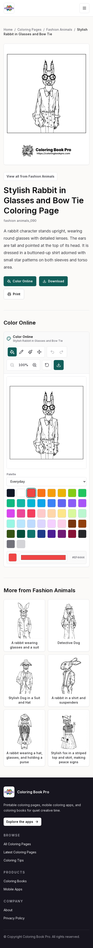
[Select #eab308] (62, 493)
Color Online (23, 281)
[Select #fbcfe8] (62, 524)
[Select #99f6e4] (11, 524)
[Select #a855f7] (82, 503)
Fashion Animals (59, 29)
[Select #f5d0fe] (51, 524)
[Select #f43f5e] (31, 513)
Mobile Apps (13, 889)
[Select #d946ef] (11, 513)
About (8, 910)
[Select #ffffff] (21, 493)
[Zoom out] (12, 365)
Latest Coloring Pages (20, 852)
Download (56, 281)
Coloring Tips (14, 860)
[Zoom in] (34, 365)
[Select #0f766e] (31, 534)
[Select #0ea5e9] (41, 503)
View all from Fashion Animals (30, 176)
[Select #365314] (11, 534)
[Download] (59, 365)
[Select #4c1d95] (51, 534)
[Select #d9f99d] (72, 513)
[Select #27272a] (82, 534)
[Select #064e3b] (21, 534)
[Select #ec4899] (21, 513)
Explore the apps (19, 822)
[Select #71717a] (11, 544)
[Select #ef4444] (31, 493)
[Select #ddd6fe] (41, 524)
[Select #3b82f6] (51, 503)
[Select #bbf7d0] (82, 513)
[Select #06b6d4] (31, 503)
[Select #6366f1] (62, 503)
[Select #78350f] (72, 524)
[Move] (39, 351)
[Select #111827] (11, 493)
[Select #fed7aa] (51, 513)
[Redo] (61, 351)
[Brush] (30, 351)
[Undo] (52, 351)
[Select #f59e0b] (51, 493)
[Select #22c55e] (82, 493)
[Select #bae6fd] (21, 524)
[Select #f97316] (41, 493)
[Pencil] (21, 351)
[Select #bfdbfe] (31, 524)
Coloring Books (15, 881)
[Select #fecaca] (41, 513)
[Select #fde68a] (62, 513)
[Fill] (12, 351)
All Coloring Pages (17, 844)
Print (16, 294)
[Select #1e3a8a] (41, 534)
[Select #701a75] (62, 534)
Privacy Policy (14, 918)
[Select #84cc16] (72, 493)
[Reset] (47, 365)
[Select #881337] (72, 534)
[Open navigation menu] (84, 8)
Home (8, 29)
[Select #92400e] (82, 524)
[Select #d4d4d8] (21, 544)
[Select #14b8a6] (21, 503)
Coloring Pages (29, 29)
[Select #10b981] (11, 503)
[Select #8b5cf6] (72, 503)
